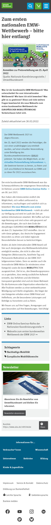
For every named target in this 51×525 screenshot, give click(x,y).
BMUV (35, 155)
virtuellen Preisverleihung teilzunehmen (23, 162)
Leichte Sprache (13, 494)
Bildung (44, 458)
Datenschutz (42, 482)
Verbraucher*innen (12, 449)
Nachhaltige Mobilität (18, 352)
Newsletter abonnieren (14, 413)
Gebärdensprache (40, 494)
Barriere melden (10, 500)
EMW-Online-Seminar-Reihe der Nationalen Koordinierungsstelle (24, 325)
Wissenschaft (41, 449)
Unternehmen (9, 458)
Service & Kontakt (25, 482)
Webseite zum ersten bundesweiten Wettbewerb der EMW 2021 (25, 332)
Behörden (28, 458)
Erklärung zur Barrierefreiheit (16, 488)
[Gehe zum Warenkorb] (38, 6)
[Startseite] (7, 5)
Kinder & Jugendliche (13, 467)
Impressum (8, 482)
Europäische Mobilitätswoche (22, 356)
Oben (42, 426)
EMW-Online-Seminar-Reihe (33, 188)
